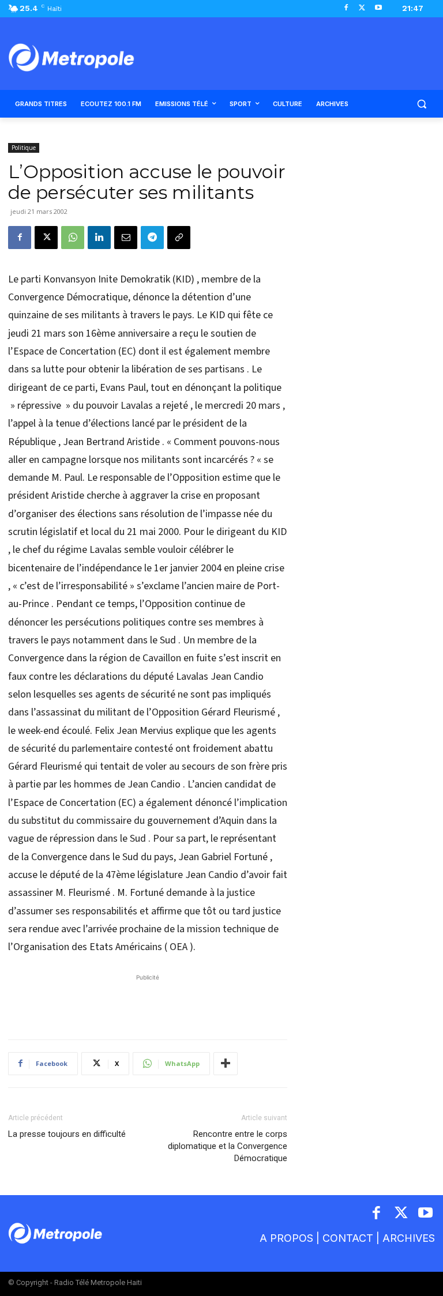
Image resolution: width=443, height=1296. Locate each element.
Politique (24, 148)
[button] (421, 104)
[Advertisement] (148, 1001)
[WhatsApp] (72, 237)
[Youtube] (378, 8)
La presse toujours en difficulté (67, 1134)
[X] (362, 8)
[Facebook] (346, 8)
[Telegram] (152, 237)
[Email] (125, 237)
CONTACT (347, 1238)
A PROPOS (286, 1238)
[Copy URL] (178, 237)
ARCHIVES (408, 1238)
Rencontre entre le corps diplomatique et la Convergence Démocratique (227, 1146)
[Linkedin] (99, 237)
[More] (225, 1063)
